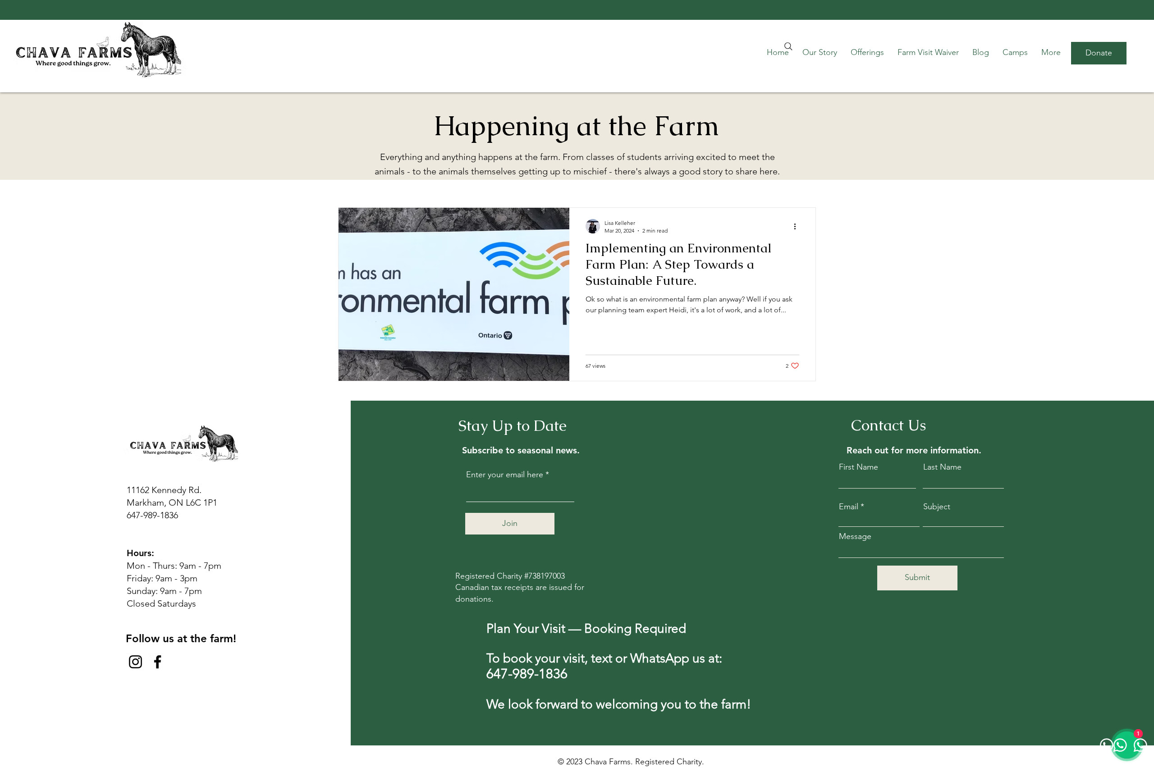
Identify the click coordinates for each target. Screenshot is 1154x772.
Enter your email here (504, 475)
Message (855, 536)
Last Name (942, 467)
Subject (936, 506)
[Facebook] (157, 662)
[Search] (788, 46)
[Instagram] (135, 662)
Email (848, 506)
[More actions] (797, 226)
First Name (858, 467)
